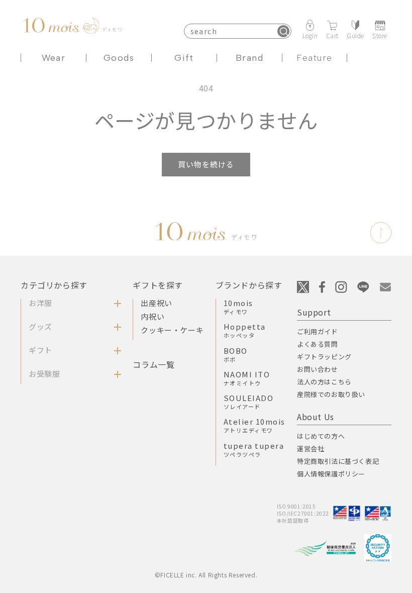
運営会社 (310, 448)
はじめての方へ (321, 436)
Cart (332, 35)
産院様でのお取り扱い (331, 394)
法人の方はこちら (324, 381)
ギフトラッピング (324, 356)
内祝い (152, 316)
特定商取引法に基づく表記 (338, 461)
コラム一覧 (153, 364)
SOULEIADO (249, 401)
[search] (283, 31)
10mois (238, 307)
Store (379, 35)
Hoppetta (245, 330)
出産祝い (156, 303)
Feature (314, 58)
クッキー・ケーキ (172, 330)
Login (310, 35)
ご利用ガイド (317, 331)
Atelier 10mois (254, 425)
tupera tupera (254, 449)
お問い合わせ (317, 369)
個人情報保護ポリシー (331, 473)
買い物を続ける (206, 164)
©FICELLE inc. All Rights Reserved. (206, 574)
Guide (355, 35)
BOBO (236, 354)
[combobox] (237, 31)
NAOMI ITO (247, 378)
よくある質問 (317, 344)
